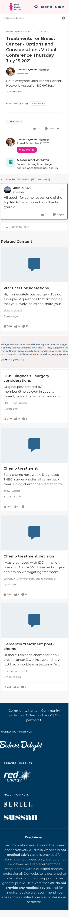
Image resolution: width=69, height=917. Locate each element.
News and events (15, 18)
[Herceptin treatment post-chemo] (34, 620)
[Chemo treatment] (34, 445)
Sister (16, 187)
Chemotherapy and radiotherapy (37, 578)
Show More (17, 91)
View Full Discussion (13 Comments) (27, 179)
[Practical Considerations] (34, 264)
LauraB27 (9, 578)
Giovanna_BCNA (27, 69)
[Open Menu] (63, 18)
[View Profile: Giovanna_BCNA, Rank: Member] (10, 71)
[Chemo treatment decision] (34, 532)
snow (7, 490)
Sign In (59, 6)
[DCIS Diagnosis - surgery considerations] (34, 352)
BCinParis (10, 671)
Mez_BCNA (10, 403)
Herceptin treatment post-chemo (29, 646)
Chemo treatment (21, 468)
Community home (23, 711)
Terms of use (39, 715)
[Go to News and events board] (10, 162)
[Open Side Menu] (5, 6)
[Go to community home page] (15, 7)
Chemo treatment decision (29, 556)
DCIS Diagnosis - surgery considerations (26, 378)
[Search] (36, 7)
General (17, 310)
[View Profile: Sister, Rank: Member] (7, 189)
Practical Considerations (26, 288)
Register (46, 6)
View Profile (26, 149)
